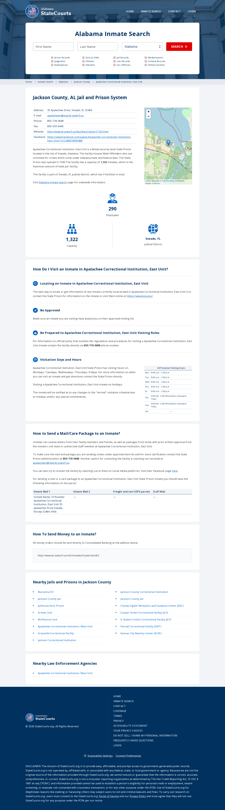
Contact (174, 11)
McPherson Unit (47, 619)
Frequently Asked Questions (133, 740)
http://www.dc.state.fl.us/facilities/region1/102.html (78, 131)
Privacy (118, 721)
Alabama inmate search (53, 182)
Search (177, 46)
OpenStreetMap (168, 180)
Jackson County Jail (49, 599)
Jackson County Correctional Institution (144, 592)
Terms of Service (109, 796)
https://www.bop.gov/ (140, 296)
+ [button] (149, 112)
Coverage (119, 711)
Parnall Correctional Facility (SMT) (140, 626)
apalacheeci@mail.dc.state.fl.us (65, 115)
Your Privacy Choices (127, 730)
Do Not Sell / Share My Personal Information (145, 735)
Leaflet (147, 180)
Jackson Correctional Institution (57, 640)
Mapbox (157, 183)
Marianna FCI (46, 592)
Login (192, 11)
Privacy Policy (138, 796)
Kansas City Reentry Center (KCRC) (141, 633)
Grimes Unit (45, 612)
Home (130, 11)
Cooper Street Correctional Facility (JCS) (144, 612)
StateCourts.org (48, 11)
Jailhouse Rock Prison (51, 605)
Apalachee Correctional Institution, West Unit (65, 626)
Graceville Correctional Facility (56, 633)
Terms (117, 716)
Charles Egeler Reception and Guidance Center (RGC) (152, 605)
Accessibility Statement (130, 725)
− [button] (149, 116)
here (175, 471)
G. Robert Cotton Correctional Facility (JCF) (145, 619)
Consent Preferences (128, 755)
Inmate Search (151, 11)
